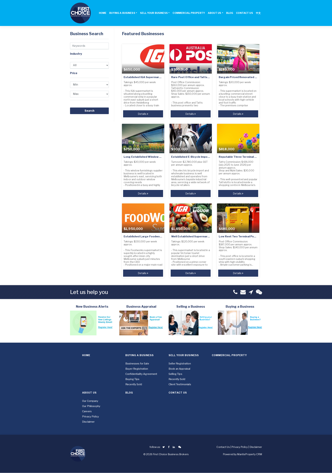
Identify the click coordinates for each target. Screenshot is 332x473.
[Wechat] (259, 292)
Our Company (90, 401)
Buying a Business (139, 355)
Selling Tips (175, 374)
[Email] (243, 292)
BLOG (229, 12)
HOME (103, 12)
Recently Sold (133, 384)
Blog (129, 392)
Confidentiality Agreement (141, 374)
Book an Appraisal (179, 368)
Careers (87, 411)
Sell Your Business (184, 355)
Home (86, 355)
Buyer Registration (136, 368)
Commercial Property (229, 355)
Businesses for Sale (137, 363)
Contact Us (178, 392)
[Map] (251, 292)
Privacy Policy (90, 416)
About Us (89, 392)
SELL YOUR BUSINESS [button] (154, 12)
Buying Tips (132, 379)
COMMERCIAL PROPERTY (189, 12)
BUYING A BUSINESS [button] (122, 12)
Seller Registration (180, 363)
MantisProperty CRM (249, 454)
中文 (258, 12)
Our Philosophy (91, 406)
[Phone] (235, 292)
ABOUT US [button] (214, 12)
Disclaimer (88, 421)
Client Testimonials (180, 384)
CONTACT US (244, 12)
